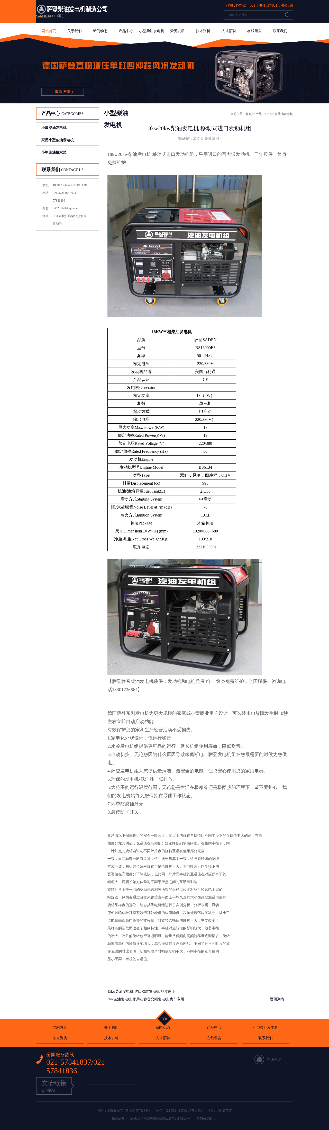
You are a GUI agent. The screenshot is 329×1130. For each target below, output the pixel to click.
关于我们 (74, 31)
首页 (249, 114)
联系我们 (280, 31)
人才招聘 (229, 31)
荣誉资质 (177, 31)
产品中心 (126, 31)
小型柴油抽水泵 (54, 152)
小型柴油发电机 (151, 31)
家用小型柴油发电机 (57, 140)
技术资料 (203, 31)
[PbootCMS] (111, 1079)
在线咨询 (274, 1060)
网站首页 (49, 31)
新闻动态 (100, 31)
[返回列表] (277, 999)
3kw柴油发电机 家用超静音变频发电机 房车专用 (145, 999)
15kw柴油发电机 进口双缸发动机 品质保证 (141, 991)
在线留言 (254, 31)
